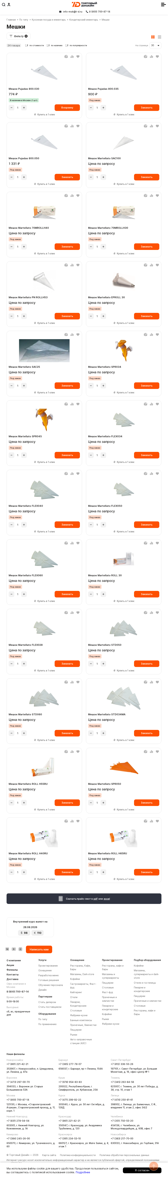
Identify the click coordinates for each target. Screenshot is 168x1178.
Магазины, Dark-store (82, 974)
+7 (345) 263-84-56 (122, 1082)
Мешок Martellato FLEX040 (26, 505)
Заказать (146, 107)
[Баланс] (66, 56)
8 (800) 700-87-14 (18, 991)
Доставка (12, 979)
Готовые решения (48, 980)
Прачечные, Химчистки (83, 1025)
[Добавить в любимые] (78, 56)
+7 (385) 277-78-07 (70, 1064)
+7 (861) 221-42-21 (17, 1064)
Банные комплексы (81, 1020)
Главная (11, 19)
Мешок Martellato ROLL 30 (105, 575)
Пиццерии (76, 1029)
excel (107, 898)
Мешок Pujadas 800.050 (24, 158)
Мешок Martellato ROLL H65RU (107, 853)
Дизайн (42, 989)
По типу (23, 19)
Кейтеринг (76, 992)
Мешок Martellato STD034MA (107, 714)
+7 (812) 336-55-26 (122, 1064)
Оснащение (45, 970)
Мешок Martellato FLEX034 (105, 436)
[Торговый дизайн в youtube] (13, 949)
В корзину (67, 107)
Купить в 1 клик (46, 114)
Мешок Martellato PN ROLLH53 (28, 297)
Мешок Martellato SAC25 (24, 366)
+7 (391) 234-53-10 (70, 1138)
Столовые (76, 1010)
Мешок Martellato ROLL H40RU (28, 853)
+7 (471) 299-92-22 (70, 1099)
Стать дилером (47, 1002)
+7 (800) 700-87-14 (18, 1099)
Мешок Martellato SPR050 (104, 783)
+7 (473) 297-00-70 (18, 1082)
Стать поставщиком (49, 1006)
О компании (14, 960)
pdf (96, 898)
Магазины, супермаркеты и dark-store (146, 974)
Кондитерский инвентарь (83, 19)
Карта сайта (49, 1155)
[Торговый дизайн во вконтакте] (7, 949)
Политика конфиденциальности (78, 1155)
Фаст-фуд (107, 992)
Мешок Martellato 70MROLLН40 (29, 227)
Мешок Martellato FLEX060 (26, 575)
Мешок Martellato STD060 (25, 714)
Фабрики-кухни (78, 1015)
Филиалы (12, 969)
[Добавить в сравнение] (72, 56)
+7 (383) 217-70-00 (122, 1138)
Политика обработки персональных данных (124, 1155)
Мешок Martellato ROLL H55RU (28, 783)
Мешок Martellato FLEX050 (105, 505)
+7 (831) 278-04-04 (18, 1120)
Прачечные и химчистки (147, 1000)
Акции (10, 965)
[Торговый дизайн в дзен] (20, 949)
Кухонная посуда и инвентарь (49, 19)
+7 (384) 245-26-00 (18, 1138)
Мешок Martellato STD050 (104, 644)
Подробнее (83, 1172)
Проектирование (48, 965)
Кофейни (75, 979)
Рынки (73, 1034)
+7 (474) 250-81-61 (122, 1099)
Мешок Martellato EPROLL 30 (106, 297)
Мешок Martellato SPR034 (104, 366)
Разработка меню (48, 975)
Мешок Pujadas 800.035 (103, 88)
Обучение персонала (50, 985)
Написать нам (39, 949)
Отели (73, 997)
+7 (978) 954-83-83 (70, 1082)
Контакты (13, 974)
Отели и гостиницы (145, 982)
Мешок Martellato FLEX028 (26, 644)
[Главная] (84, 4)
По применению (47, 1024)
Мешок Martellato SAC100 (104, 158)
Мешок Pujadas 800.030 (24, 88)
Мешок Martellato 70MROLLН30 (108, 227)
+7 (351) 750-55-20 (122, 1120)
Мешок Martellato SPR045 (25, 436)
